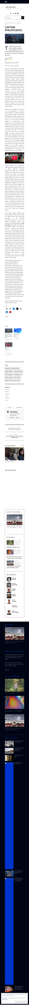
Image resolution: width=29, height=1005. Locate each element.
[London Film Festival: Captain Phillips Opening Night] (8, 330)
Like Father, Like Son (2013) (14, 428)
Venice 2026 (17, 563)
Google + (7, 395)
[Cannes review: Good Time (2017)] (17, 330)
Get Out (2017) (9, 461)
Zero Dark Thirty (15, 380)
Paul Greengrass (9, 374)
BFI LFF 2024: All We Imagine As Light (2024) (18, 871)
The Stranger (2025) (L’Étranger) (19, 740)
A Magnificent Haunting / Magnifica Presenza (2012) (14, 436)
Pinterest (7, 393)
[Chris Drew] (9, 595)
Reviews (11, 554)
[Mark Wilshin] (9, 584)
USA (12, 23)
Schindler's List (18, 374)
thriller (7, 23)
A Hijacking (8, 368)
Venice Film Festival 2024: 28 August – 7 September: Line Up (19, 987)
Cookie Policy (4, 999)
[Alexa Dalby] (9, 578)
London (16, 552)
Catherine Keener (18, 371)
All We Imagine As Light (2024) (18, 762)
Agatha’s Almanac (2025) (13, 546)
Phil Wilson (17, 543)
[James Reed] (9, 589)
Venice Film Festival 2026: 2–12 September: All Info (14, 527)
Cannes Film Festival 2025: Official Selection (19, 748)
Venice (20, 561)
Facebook (7, 389)
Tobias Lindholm (9, 377)
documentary (17, 541)
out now (16, 560)
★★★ (18, 22)
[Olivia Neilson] (9, 606)
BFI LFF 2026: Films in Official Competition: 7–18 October (14, 556)
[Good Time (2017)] (8, 344)
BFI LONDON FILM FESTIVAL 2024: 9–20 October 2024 (18, 878)
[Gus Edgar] (9, 600)
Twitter (7, 391)
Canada (19, 539)
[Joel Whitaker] (9, 611)
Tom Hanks (17, 377)
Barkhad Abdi (15, 368)
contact (14, 664)
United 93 (7, 380)
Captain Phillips (9, 371)
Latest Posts (19, 407)
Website (12, 417)
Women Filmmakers (11, 544)
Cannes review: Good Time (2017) (17, 335)
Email (6, 400)
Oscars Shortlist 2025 (18, 755)
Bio (9, 407)
